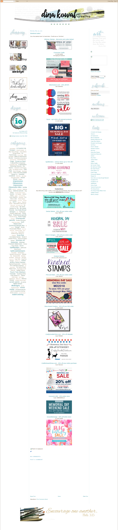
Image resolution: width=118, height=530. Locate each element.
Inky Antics (93, 157)
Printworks (13, 218)
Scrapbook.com (94, 181)
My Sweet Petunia (95, 168)
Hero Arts (18, 176)
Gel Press (93, 145)
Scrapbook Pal (94, 179)
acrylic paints (14, 282)
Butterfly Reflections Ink (96, 139)
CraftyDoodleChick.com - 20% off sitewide (59, 334)
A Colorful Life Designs (96, 132)
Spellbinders (14, 247)
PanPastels (22, 212)
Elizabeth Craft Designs (20, 167)
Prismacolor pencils (17, 219)
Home (59, 496)
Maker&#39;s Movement (20, 203)
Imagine (20, 179)
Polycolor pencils (13, 216)
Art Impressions (16, 154)
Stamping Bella (16, 256)
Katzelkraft (21, 197)
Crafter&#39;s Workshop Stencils (18, 165)
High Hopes (24, 176)
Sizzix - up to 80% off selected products (59, 119)
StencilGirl (24, 257)
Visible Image (15, 277)
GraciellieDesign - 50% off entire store (59, 417)
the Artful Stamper (22, 292)
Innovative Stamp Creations (20, 192)
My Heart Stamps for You (17, 207)
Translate (102, 78)
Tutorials (13, 274)
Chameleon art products (20, 158)
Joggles (16, 195)
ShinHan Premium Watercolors (16, 243)
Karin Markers (13, 197)
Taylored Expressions (14, 264)
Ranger (17, 227)
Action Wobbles (23, 151)
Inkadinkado (19, 189)
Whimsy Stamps (94, 194)
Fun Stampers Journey (18, 169)
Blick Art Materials (95, 137)
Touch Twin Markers (17, 272)
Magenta (19, 202)
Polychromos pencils (19, 215)
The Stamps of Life (21, 268)
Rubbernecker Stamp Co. (17, 233)
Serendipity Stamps (15, 237)
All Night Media (16, 153)
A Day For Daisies (20, 150)
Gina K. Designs (94, 146)
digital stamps (17, 283)
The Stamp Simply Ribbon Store (98, 190)
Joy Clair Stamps (22, 195)
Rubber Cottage (14, 232)
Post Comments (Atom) (42, 499)
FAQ (10, 169)
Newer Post (33, 496)
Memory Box (13, 205)
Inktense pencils (18, 191)
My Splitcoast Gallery (96, 167)
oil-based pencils (20, 289)
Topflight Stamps (20, 270)
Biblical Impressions (20, 156)
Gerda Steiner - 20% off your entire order (59, 211)
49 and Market (12, 148)
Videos (23, 275)
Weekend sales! (35, 33)
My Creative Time (19, 205)
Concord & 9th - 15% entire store (59, 396)
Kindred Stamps (21, 198)
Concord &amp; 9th (21, 159)
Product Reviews (21, 220)
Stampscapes (17, 257)
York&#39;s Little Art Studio (20, 280)
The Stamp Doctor (95, 189)
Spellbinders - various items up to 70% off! (59, 162)
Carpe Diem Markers (95, 141)
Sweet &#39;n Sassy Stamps (18, 261)
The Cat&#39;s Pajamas (17, 265)
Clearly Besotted (13, 159)
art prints (23, 282)
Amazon (93, 134)
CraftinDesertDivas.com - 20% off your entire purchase (59, 363)
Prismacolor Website (95, 174)
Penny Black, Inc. (95, 170)
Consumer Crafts (59, 52)
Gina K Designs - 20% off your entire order (59, 235)
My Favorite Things (95, 165)
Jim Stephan (18, 194)
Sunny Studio (94, 185)
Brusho (11, 158)
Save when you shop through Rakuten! (100, 178)
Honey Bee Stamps (15, 177)
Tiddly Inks (13, 270)
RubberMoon (21, 232)
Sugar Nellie (17, 259)
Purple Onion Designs (16, 222)
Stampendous (21, 252)
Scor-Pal (20, 235)
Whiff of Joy (18, 278)
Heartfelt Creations (95, 148)
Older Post (85, 496)
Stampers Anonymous (15, 254)
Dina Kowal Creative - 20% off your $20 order (59, 306)
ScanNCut (14, 235)
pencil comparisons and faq (18, 291)
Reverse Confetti (18, 230)
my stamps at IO (23, 131)
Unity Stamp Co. (15, 275)
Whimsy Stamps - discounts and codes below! (59, 39)
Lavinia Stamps (13, 200)
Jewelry (12, 194)
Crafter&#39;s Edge (13, 164)
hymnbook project (15, 287)
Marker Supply (94, 163)
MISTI (15, 202)
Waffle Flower (21, 277)
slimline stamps (14, 292)
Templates (24, 264)
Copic (12, 161)
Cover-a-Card (20, 161)
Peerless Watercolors (15, 213)
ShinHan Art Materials (18, 241)
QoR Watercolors (18, 223)
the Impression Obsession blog (20, 132)
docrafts (22, 285)
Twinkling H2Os (21, 274)
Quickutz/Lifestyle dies (17, 225)
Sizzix (22, 246)
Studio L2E (11, 259)
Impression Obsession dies (16, 186)
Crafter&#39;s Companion (17, 163)
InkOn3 (92, 156)
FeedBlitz (99, 95)
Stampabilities (14, 252)
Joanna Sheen (94, 159)
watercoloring (17, 294)
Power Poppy (22, 216)
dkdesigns (15, 285)
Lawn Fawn (20, 200)
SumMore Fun (17, 260)
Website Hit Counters (96, 71)
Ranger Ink (93, 176)
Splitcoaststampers (17, 251)
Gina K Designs (17, 171)
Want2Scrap (12, 278)
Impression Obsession (18, 182)
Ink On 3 (14, 189)
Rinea (24, 230)
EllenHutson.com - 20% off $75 (59, 85)
